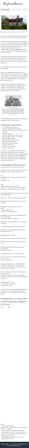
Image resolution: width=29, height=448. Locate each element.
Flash (27, 444)
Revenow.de (10, 444)
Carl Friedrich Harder (6, 194)
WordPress (20, 445)
